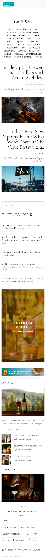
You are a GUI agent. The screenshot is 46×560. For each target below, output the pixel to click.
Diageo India (19, 540)
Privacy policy (24, 550)
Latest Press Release (13, 533)
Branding (12, 32)
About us (12, 550)
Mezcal (11, 45)
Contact (36, 550)
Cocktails (33, 35)
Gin (38, 38)
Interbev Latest (10, 527)
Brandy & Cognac (29, 32)
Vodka (7, 57)
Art (11, 29)
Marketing (33, 41)
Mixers (21, 45)
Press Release (27, 527)
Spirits (7, 54)
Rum (39, 51)
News (23, 48)
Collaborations (15, 38)
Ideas (9, 41)
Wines (39, 57)
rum (35, 533)
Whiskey (32, 540)
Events (30, 38)
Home (4, 550)
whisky (6, 540)
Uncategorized (34, 54)
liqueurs (20, 41)
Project (22, 51)
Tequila (18, 54)
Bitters (33, 29)
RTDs (31, 51)
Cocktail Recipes (16, 35)
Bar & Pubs (21, 29)
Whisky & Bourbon (23, 57)
